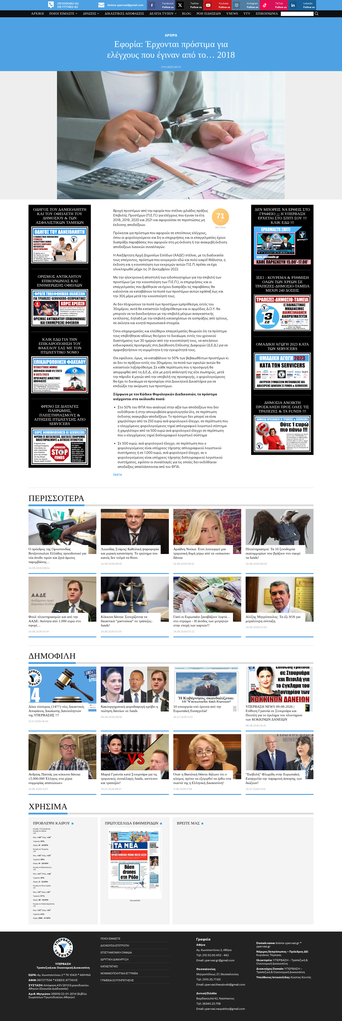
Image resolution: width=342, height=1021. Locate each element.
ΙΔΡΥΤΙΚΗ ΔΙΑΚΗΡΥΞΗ (114, 959)
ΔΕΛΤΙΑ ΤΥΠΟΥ (161, 13)
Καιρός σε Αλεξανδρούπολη (44, 904)
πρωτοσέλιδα (135, 900)
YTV (246, 13)
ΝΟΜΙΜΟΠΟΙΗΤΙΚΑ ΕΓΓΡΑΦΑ (119, 973)
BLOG (186, 13)
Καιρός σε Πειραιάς (40, 849)
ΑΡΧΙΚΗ (37, 13)
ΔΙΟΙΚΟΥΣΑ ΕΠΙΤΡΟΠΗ (114, 945)
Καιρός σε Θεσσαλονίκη (42, 867)
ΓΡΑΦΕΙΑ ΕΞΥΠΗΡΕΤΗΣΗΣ (117, 980)
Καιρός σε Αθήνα (39, 831)
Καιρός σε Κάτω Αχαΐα (42, 886)
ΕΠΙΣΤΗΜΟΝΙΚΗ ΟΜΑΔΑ (116, 952)
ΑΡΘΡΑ (171, 35)
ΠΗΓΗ (117, 475)
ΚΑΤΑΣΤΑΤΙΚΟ (109, 966)
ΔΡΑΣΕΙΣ (89, 13)
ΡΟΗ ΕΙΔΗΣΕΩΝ (209, 13)
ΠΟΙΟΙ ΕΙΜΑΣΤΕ (61, 13)
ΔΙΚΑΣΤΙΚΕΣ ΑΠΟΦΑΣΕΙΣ (124, 13)
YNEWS (232, 13)
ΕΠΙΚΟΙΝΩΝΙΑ (267, 13)
